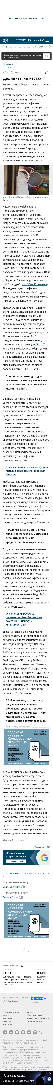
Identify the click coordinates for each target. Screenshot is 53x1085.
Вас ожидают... (16, 1076)
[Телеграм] (5, 1032)
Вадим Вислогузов (11, 886)
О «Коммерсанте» (12, 1012)
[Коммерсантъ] (5, 40)
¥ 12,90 (27, 46)
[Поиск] (42, 40)
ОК (46, 56)
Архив (6, 1015)
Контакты (8, 1018)
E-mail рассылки (34, 1021)
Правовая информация (37, 1018)
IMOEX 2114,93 (39, 46)
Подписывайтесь (16, 861)
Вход (36, 40)
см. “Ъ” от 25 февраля (34, 284)
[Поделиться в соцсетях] (47, 72)
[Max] (35, 1032)
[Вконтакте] (11, 1032)
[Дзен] (17, 1032)
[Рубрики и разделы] (47, 40)
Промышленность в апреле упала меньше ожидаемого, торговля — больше (27, 470)
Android (30, 1012)
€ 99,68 (18, 46)
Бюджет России (10, 897)
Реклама (7, 1021)
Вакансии (7, 1024)
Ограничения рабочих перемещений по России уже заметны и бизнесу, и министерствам (24, 619)
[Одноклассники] (23, 1032)
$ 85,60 (9, 46)
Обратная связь (34, 1015)
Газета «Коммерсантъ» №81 (17, 873)
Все (22, 966)
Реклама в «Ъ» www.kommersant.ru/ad (26, 18)
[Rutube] (29, 1032)
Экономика (8, 64)
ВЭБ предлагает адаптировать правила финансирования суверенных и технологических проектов (17, 980)
